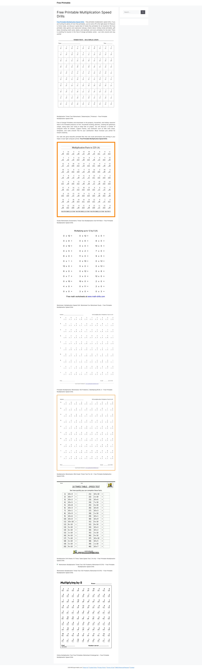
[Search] (143, 12)
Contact (132, 667)
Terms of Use (110, 667)
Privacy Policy (102, 667)
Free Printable (63, 3)
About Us (85, 667)
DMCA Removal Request (122, 667)
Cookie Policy (93, 667)
